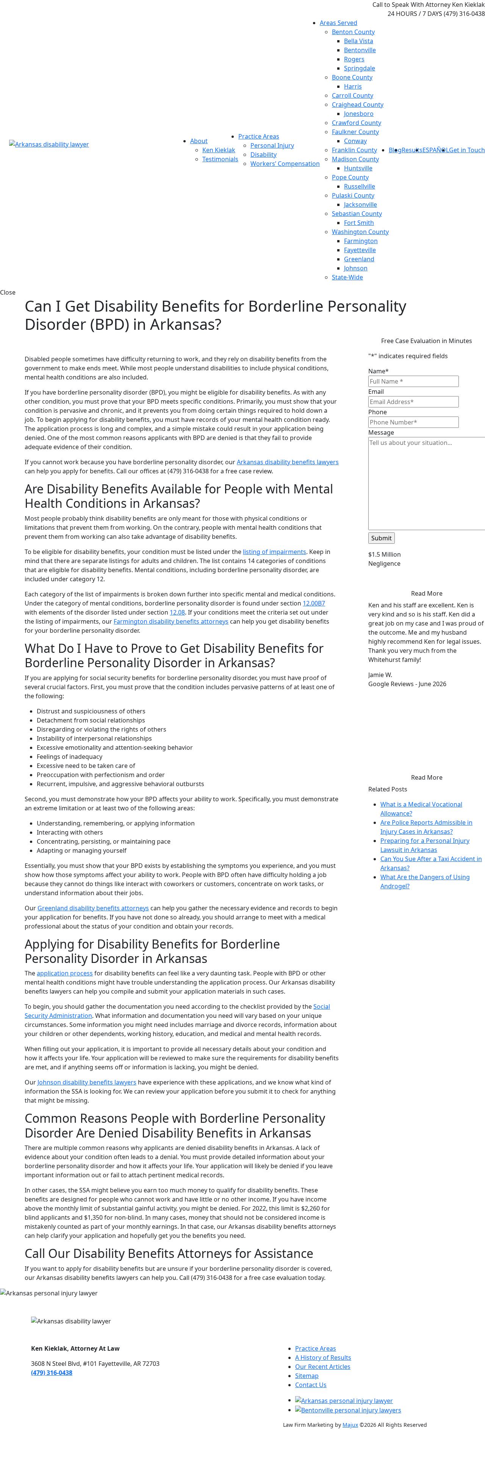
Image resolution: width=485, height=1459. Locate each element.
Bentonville (360, 50)
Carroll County (352, 95)
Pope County (350, 177)
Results (412, 150)
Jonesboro (359, 113)
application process (65, 973)
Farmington (361, 241)
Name (378, 371)
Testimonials (220, 159)
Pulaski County (353, 195)
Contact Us (311, 1385)
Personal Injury (272, 145)
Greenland (359, 259)
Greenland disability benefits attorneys (93, 908)
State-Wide (347, 277)
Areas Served (338, 23)
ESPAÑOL (435, 150)
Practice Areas (258, 136)
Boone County (352, 77)
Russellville (359, 186)
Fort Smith (359, 222)
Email (376, 391)
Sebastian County (357, 213)
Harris (353, 86)
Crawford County (356, 123)
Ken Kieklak (218, 150)
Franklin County (354, 150)
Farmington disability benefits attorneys (171, 621)
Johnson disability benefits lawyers (87, 1082)
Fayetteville (360, 250)
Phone (377, 412)
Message (381, 432)
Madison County (355, 159)
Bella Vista (358, 41)
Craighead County (357, 104)
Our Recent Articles (322, 1366)
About (199, 141)
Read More (427, 593)
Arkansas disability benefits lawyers (288, 462)
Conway (355, 141)
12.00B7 (314, 603)
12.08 (177, 612)
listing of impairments (274, 552)
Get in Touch (467, 150)
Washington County (360, 232)
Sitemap (307, 1376)
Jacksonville (360, 204)
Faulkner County (355, 132)
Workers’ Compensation (285, 163)
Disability (263, 154)
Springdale (359, 68)
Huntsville (358, 168)
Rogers (354, 59)
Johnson (356, 268)
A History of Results (323, 1357)
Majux (350, 1424)
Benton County (353, 32)
